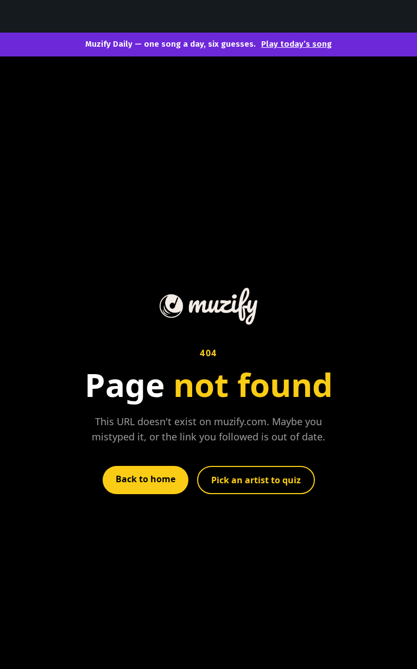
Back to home (145, 479)
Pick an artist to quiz (256, 480)
